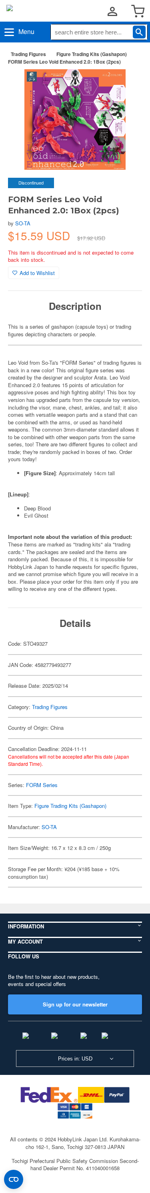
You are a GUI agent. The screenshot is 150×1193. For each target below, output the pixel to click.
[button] (127, 83)
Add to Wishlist (37, 273)
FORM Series (42, 785)
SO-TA (22, 223)
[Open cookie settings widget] (13, 1179)
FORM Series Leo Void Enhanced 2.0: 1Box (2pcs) (64, 61)
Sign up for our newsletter (75, 1004)
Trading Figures (28, 54)
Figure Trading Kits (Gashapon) (91, 54)
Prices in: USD (75, 1059)
